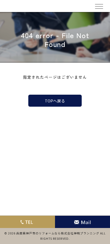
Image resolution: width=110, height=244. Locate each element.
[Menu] (99, 6)
